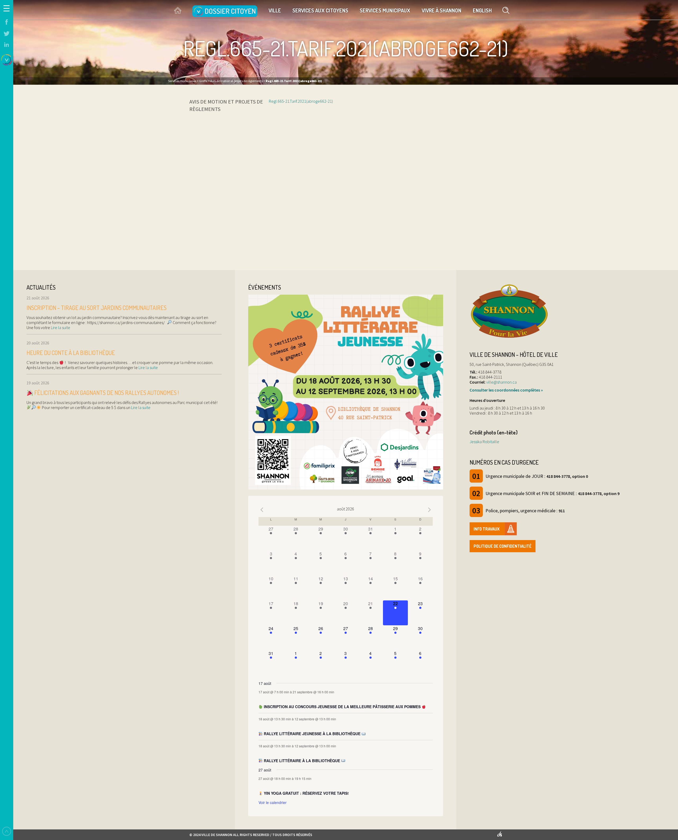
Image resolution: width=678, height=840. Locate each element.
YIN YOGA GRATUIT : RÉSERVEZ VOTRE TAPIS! (306, 793)
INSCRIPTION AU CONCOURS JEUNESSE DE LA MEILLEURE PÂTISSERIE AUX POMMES (342, 706)
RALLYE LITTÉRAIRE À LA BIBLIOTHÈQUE (302, 760)
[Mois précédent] (261, 509)
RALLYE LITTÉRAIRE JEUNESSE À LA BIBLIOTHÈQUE (312, 733)
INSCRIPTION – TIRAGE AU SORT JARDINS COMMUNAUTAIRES (96, 307)
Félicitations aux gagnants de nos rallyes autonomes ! (106, 392)
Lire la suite (60, 327)
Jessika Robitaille (484, 441)
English (482, 10)
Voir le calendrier (272, 802)
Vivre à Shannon (441, 10)
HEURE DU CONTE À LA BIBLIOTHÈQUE (70, 352)
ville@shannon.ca (501, 382)
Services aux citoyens (320, 10)
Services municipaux (385, 10)
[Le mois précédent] (429, 509)
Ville (275, 10)
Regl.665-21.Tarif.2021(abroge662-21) (301, 101)
